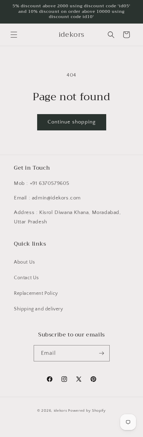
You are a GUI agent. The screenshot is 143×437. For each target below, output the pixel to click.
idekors (60, 411)
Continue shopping (72, 122)
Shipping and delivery (38, 309)
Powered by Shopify (87, 411)
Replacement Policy (36, 293)
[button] (14, 34)
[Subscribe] (101, 353)
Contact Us (26, 278)
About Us (24, 262)
